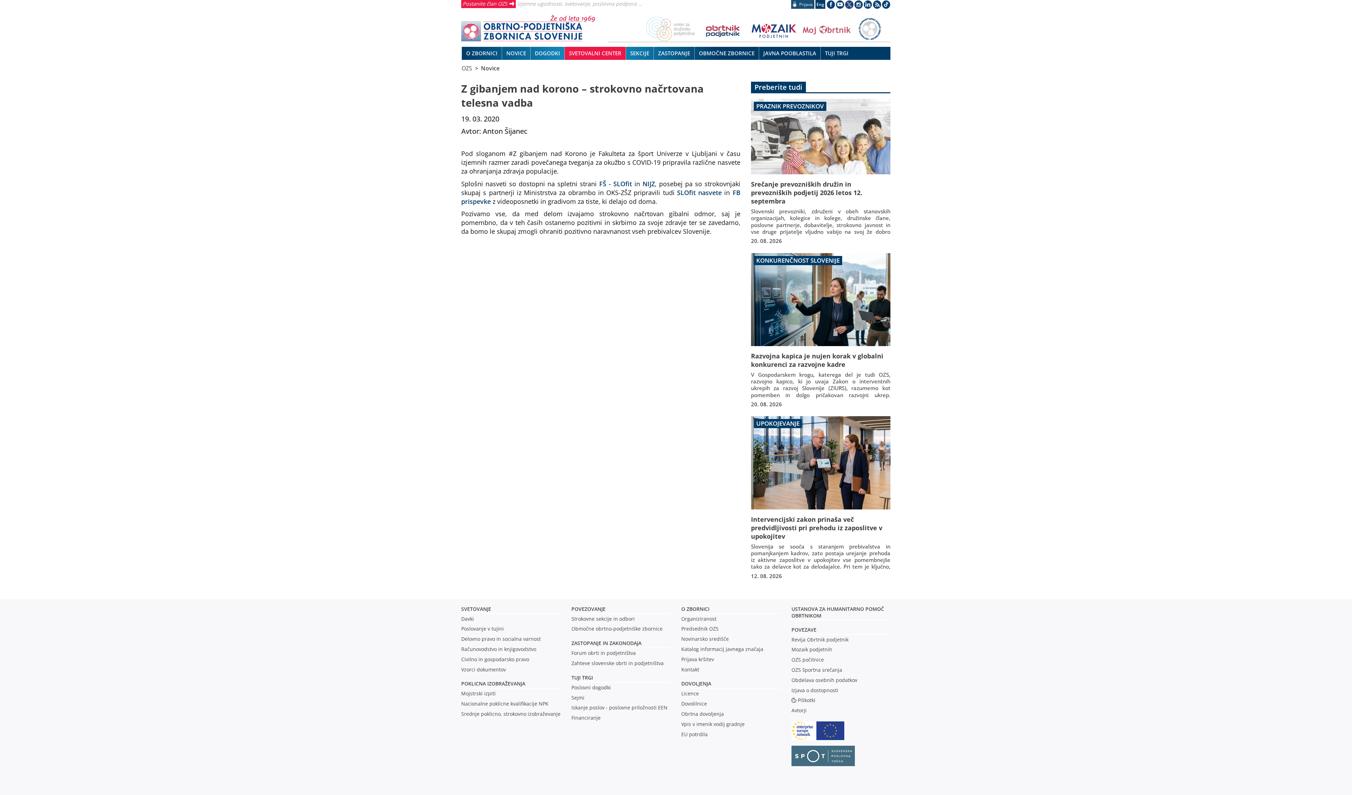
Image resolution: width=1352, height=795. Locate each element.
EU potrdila (694, 734)
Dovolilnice (694, 703)
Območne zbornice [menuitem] (727, 53)
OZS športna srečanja (816, 669)
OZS (467, 68)
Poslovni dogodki (591, 687)
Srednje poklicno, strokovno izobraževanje (511, 714)
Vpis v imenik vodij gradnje (713, 724)
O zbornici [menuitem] (481, 53)
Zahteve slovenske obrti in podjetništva (617, 663)
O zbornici (695, 609)
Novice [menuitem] (516, 53)
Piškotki (806, 700)
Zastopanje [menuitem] (674, 53)
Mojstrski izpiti (478, 693)
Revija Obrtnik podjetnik (820, 639)
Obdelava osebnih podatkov (824, 680)
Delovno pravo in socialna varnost (501, 639)
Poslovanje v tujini (482, 628)
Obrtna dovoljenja (702, 714)
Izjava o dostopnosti (814, 690)
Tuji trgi (582, 677)
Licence (690, 693)
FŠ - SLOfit (615, 183)
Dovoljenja (696, 683)
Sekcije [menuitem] (639, 53)
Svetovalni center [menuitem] (595, 53)
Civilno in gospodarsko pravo (495, 659)
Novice (490, 68)
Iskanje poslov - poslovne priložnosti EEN (619, 707)
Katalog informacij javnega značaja (722, 649)
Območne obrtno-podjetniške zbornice (617, 628)
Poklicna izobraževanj (491, 683)
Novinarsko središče (705, 639)
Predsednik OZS (700, 628)
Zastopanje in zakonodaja (606, 643)
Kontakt (690, 669)
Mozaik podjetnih (811, 649)
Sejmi (577, 697)
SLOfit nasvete (699, 192)
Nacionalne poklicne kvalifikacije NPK (505, 703)
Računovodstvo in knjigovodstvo (498, 649)
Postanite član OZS (485, 3)
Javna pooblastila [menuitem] (789, 53)
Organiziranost (698, 618)
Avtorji (799, 710)
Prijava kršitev (697, 659)
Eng (820, 4)
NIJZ (649, 183)
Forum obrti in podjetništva (603, 653)
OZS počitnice (807, 659)
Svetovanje (476, 609)
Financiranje (586, 717)
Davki (467, 618)
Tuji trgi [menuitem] (837, 53)
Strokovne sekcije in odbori (603, 618)
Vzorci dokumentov (483, 669)
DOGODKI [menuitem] (547, 53)
